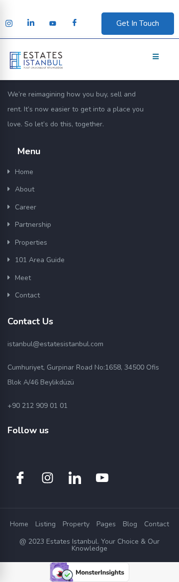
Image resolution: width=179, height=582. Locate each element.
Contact (27, 295)
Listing (45, 524)
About (24, 189)
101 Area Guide (40, 260)
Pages (106, 524)
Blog (130, 524)
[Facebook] (74, 23)
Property (76, 524)
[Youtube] (52, 23)
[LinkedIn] (30, 23)
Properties (31, 242)
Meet (23, 278)
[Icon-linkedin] (74, 478)
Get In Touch (137, 23)
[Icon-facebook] (19, 478)
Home (24, 172)
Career (25, 207)
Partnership (33, 224)
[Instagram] (8, 23)
